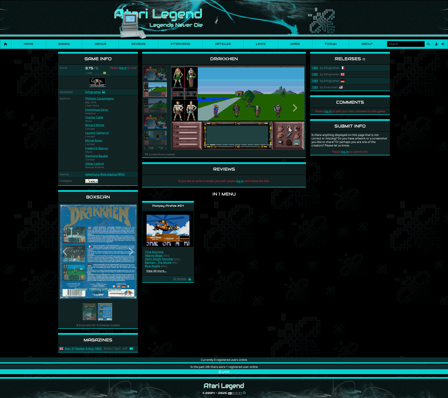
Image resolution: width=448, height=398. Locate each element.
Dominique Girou (96, 110)
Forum (331, 44)
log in (123, 68)
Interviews (180, 44)
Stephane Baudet (96, 156)
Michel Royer (93, 140)
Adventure (92, 174)
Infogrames (93, 92)
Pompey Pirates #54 (168, 206)
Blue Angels (152, 266)
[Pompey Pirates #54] (168, 229)
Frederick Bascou (96, 148)
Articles (223, 44)
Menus (100, 44)
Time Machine (154, 252)
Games (64, 44)
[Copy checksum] (175, 279)
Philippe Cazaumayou (99, 98)
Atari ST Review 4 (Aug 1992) (83, 348)
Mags (295, 44)
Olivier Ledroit (94, 164)
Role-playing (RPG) (112, 174)
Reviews (138, 44)
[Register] (436, 44)
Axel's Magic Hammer (159, 259)
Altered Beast (154, 255)
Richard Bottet (94, 125)
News (28, 44)
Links (260, 44)
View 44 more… (156, 271)
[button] (65, 251)
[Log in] (443, 44)
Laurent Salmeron (97, 133)
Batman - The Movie (158, 262)
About (367, 44)
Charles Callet (94, 117)
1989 (315, 68)
